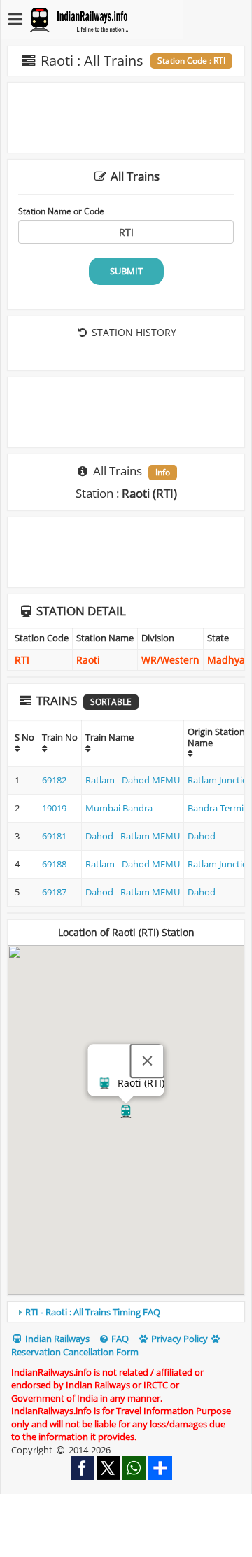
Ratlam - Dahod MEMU (132, 780)
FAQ (119, 1338)
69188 (54, 864)
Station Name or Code (61, 210)
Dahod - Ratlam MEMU (132, 836)
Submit (126, 271)
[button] (126, 1112)
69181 (54, 836)
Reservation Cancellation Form (75, 1352)
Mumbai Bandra (119, 808)
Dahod (202, 836)
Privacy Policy (178, 1338)
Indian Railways (56, 1338)
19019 (54, 808)
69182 (54, 780)
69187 (54, 892)
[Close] (147, 1060)
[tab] (126, 1312)
